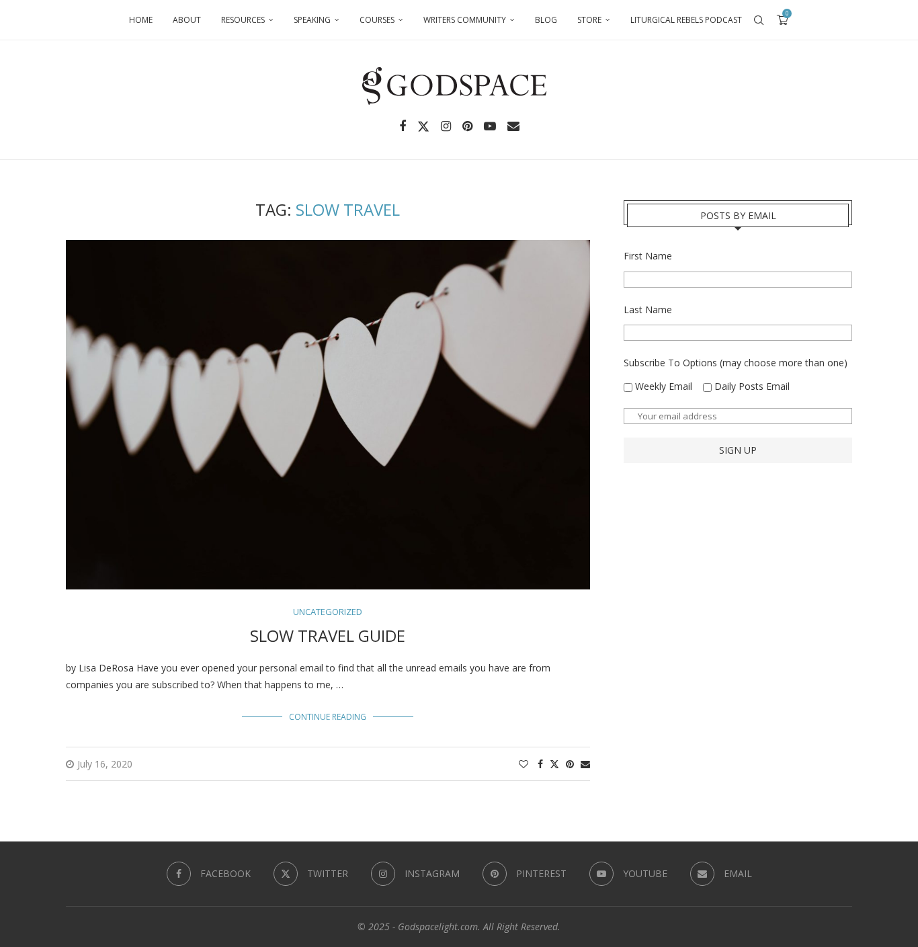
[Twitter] (423, 126)
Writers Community (464, 20)
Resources (243, 20)
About (187, 20)
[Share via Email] (585, 763)
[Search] (758, 20)
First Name (648, 255)
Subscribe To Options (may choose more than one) (735, 362)
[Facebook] (402, 126)
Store (589, 20)
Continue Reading (327, 717)
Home (141, 20)
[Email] (513, 126)
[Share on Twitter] (554, 763)
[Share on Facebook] (540, 763)
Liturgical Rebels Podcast (686, 20)
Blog (546, 20)
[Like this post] (523, 763)
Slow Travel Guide (327, 635)
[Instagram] (446, 126)
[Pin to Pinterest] (570, 763)
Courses (377, 20)
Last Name (648, 309)
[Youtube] (490, 126)
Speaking (312, 20)
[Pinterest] (467, 126)
